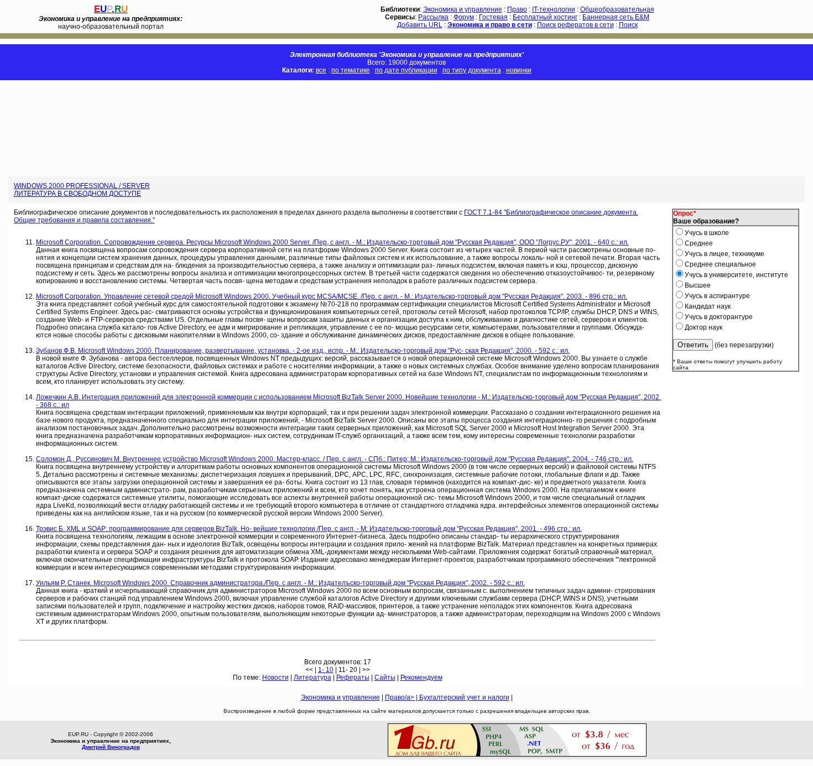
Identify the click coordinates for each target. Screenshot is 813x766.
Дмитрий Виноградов (111, 747)
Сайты (384, 677)
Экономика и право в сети (489, 25)
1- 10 (325, 670)
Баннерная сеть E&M (615, 17)
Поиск (628, 25)
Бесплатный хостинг (545, 17)
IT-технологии (553, 9)
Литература (312, 677)
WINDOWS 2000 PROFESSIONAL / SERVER (82, 186)
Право (517, 9)
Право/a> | (402, 697)
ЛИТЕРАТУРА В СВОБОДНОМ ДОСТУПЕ (77, 193)
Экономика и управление (462, 9)
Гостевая (493, 17)
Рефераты (352, 677)
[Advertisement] (201, 128)
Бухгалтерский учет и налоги (464, 697)
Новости (275, 677)
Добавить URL (419, 25)
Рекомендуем (421, 677)
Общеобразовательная (617, 9)
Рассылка (433, 17)
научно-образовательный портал (111, 22)
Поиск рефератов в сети (575, 25)
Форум (464, 17)
